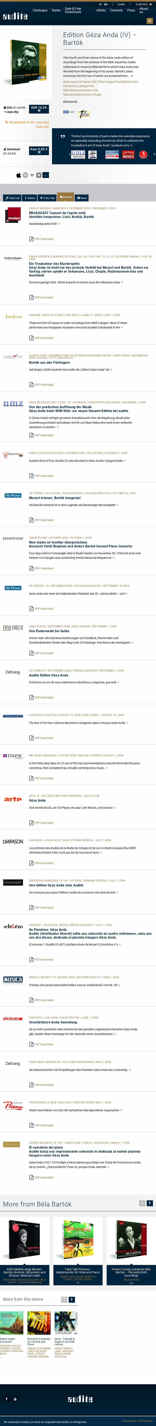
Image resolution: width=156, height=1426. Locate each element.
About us (144, 10)
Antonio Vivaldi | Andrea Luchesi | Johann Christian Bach (11, 1350)
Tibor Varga (105, 81)
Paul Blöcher (123, 81)
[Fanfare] (13, 316)
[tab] (12, 197)
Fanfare (35, 315)
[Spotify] (25, 174)
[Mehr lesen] (59, 223)
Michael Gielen (72, 94)
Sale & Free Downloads (73, 10)
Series (56, 10)
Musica (34, 977)
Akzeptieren (129, 1421)
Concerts (116, 10)
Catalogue (40, 10)
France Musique (40, 208)
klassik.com (38, 355)
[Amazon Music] (32, 174)
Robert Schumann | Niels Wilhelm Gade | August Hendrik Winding (39, 1352)
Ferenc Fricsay (92, 94)
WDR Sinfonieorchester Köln (80, 90)
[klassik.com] (13, 356)
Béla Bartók (131, 1280)
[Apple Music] (19, 174)
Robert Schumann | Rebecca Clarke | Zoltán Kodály (78, 1278)
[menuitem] (40, 10)
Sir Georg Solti (87, 81)
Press (131, 10)
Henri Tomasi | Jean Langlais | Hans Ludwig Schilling (64, 1352)
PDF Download (44, 239)
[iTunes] (39, 174)
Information (145, 1421)
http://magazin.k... (62, 358)
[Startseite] (15, 16)
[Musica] (13, 981)
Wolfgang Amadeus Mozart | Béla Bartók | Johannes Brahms (24, 1281)
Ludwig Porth (85, 86)
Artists (101, 10)
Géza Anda (70, 81)
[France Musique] (13, 214)
